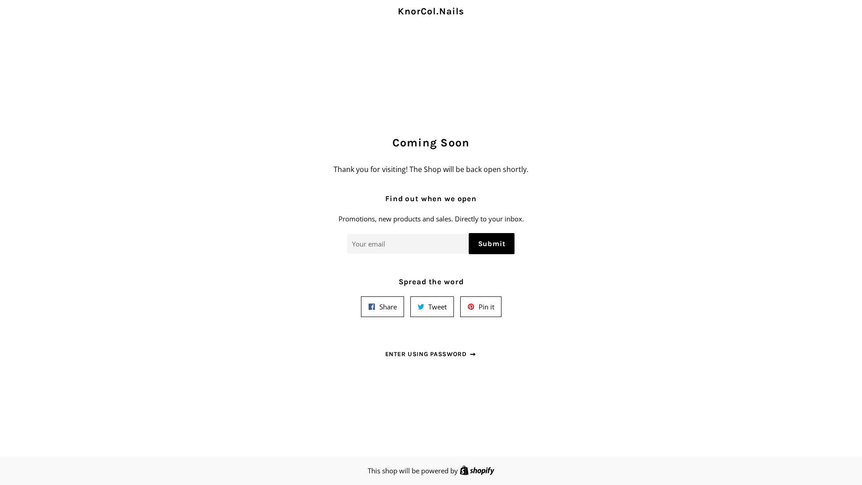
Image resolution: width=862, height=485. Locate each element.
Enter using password (427, 354)
